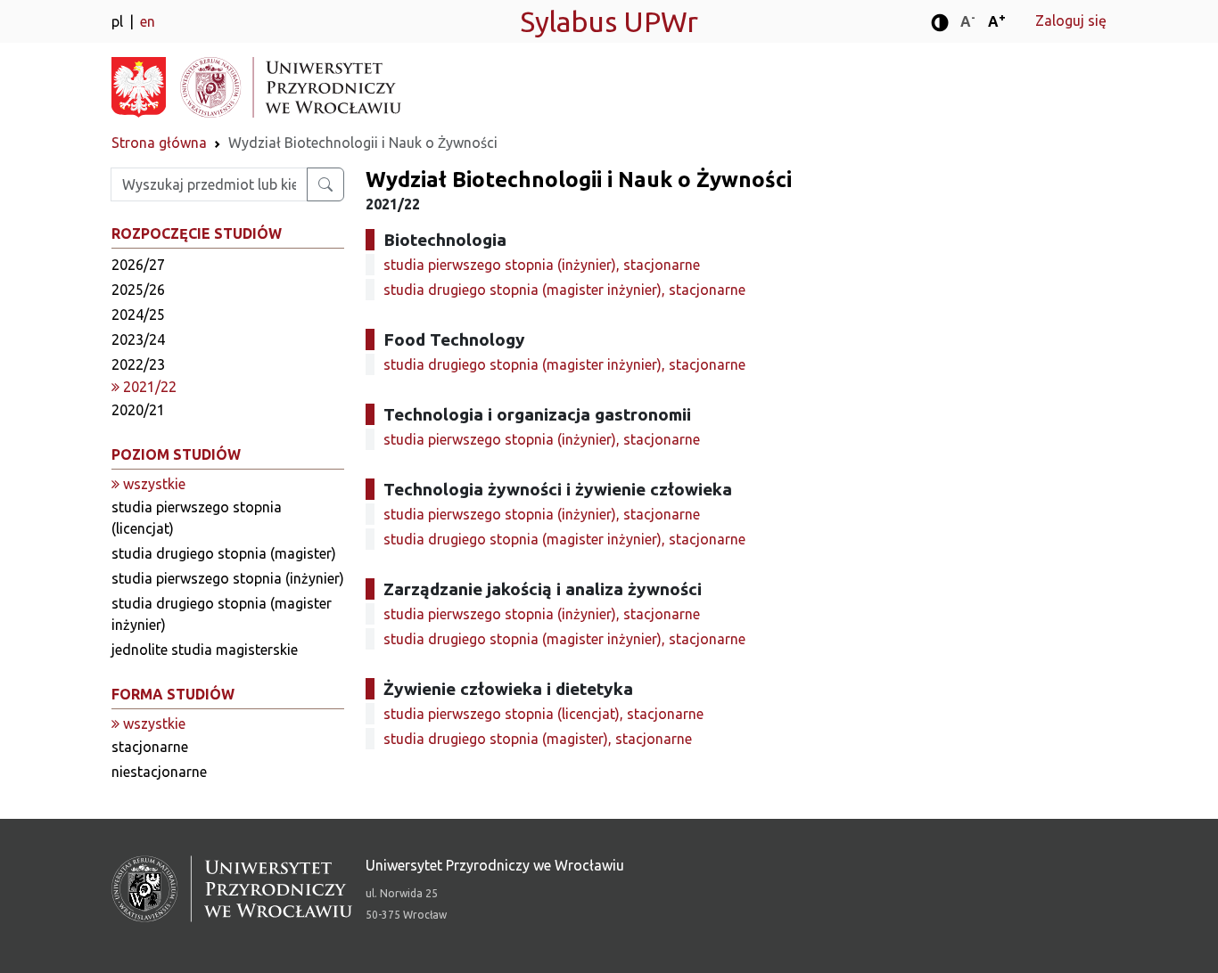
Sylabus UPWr (609, 21)
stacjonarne (149, 747)
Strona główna (159, 143)
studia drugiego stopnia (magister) (223, 553)
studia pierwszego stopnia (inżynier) (227, 578)
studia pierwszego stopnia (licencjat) (196, 517)
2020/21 (138, 410)
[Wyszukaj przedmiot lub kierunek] (325, 184)
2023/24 (138, 339)
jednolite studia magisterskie (204, 650)
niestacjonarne (159, 772)
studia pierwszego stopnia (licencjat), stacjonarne (543, 714)
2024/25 (138, 315)
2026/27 (138, 265)
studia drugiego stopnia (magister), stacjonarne (537, 739)
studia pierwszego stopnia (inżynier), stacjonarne (541, 265)
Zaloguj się (1071, 20)
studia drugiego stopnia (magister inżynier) (221, 614)
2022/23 (138, 364)
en (147, 21)
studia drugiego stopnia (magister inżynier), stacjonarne (564, 290)
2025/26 (138, 290)
